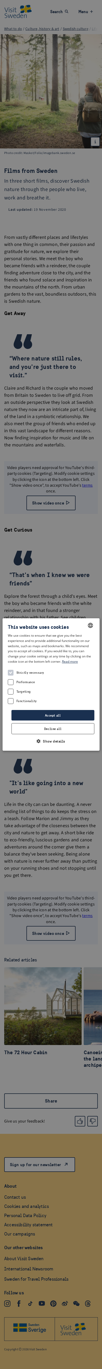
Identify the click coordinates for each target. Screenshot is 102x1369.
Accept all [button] (53, 715)
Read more (70, 661)
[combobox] (90, 625)
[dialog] (51, 684)
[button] (51, 741)
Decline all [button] (52, 729)
